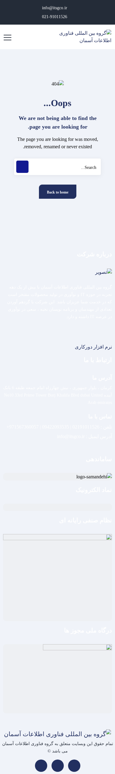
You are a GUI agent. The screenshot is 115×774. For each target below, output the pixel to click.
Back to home (57, 192)
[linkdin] (74, 766)
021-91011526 (55, 16)
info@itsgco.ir (55, 8)
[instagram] (58, 766)
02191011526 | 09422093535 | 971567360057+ (52, 426)
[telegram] (41, 766)
